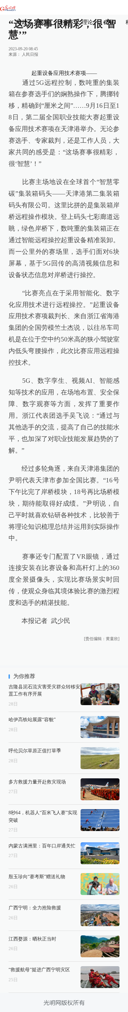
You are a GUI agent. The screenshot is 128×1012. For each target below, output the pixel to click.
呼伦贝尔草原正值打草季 (35, 750)
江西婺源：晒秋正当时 (32, 939)
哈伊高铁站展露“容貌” (32, 719)
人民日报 (30, 54)
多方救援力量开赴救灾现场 (37, 781)
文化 (109, 22)
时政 (21, 22)
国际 (43, 22)
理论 (87, 22)
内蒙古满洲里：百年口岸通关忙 (42, 845)
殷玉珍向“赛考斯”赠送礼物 (37, 876)
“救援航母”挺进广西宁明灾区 (39, 969)
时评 (65, 22)
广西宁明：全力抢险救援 (35, 907)
